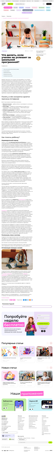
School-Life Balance (8, 7)
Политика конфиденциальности (27, 447)
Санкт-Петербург (5, 432)
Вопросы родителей (45, 417)
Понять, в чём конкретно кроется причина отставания (11, 69)
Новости (48, 7)
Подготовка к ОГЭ (45, 428)
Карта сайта (36, 450)
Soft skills (15, 7)
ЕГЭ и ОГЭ (21, 7)
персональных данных (45, 326)
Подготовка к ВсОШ (45, 429)
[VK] (24, 300)
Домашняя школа (20, 426)
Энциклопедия (44, 421)
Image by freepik (5, 297)
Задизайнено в (47, 450)
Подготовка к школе (21, 420)
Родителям (19, 10)
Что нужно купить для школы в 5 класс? (25, 358)
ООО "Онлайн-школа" (5, 421)
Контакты (43, 424)
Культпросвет (41, 7)
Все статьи (10, 3)
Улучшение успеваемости (39, 10)
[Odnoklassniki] (30, 300)
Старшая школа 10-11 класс (33, 420)
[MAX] (28, 300)
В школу (48, 3)
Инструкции (28, 7)
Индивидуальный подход (7, 72)
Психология (6, 10)
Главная (3, 16)
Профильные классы (32, 421)
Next (51, 343)
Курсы (43, 432)
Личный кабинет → (22, 439)
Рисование (13, 10)
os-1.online (3, 430)
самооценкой (22, 199)
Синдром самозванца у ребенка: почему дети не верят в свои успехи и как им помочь (9, 383)
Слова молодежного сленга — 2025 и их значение (44, 358)
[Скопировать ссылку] (32, 300)
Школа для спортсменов (33, 427)
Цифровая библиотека (20, 3)
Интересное (34, 7)
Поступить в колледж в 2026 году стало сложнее (26, 383)
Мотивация (4, 210)
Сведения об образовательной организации (37, 448)
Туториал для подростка (27, 10)
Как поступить (44, 420)
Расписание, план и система (7, 74)
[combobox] (38, 318)
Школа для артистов (32, 424)
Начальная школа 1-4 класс (33, 417)
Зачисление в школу (21, 423)
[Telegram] (26, 300)
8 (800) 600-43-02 (4, 418)
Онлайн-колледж (20, 429)
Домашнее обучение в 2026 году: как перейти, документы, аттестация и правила (44, 383)
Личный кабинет (20, 427)
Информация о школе (21, 417)
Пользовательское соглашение (27, 450)
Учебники (48, 10)
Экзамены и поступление (27, 12)
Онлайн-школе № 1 (7, 273)
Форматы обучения (21, 425)
